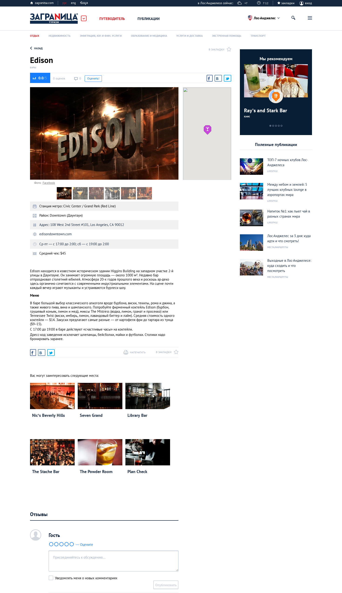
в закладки (216, 49)
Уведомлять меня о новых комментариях (86, 578)
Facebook (49, 183)
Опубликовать (166, 585)
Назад (38, 48)
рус (64, 3)
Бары (33, 67)
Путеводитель (112, 19)
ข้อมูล (84, 3)
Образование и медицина (149, 35)
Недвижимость (59, 35)
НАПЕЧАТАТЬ (138, 352)
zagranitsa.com (44, 3)
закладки (288, 3)
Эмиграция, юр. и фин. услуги (101, 35)
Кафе (247, 117)
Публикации (148, 19)
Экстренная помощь (226, 35)
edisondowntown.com (55, 234)
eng (73, 3)
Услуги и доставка (189, 35)
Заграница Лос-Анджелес (54, 18)
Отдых (34, 35)
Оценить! (93, 78)
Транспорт (258, 35)
